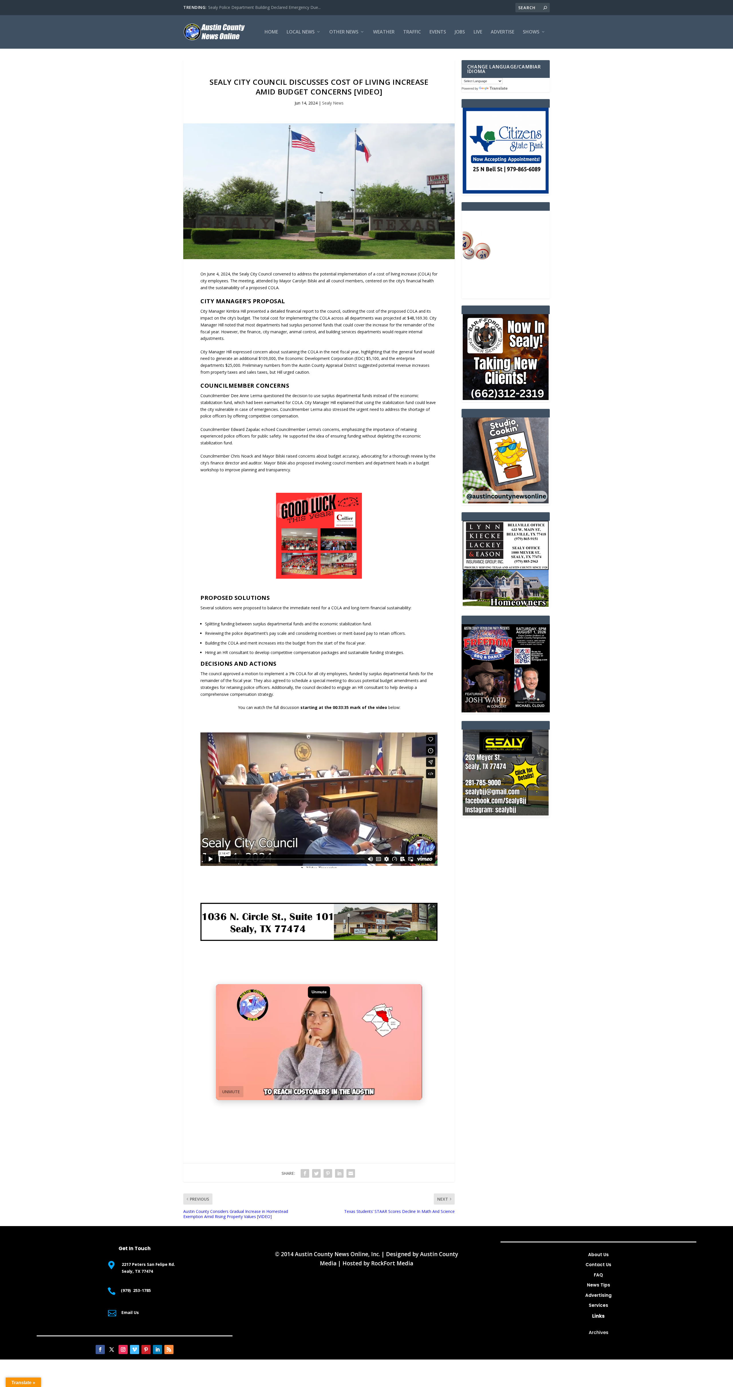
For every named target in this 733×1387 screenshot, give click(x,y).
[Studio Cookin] (506, 502)
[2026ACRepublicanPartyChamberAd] (506, 711)
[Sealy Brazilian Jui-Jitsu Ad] (506, 814)
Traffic (412, 32)
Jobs (460, 32)
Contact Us (598, 1265)
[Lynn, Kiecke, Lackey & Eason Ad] (506, 605)
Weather (384, 32)
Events (437, 32)
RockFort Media (392, 1263)
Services (598, 1305)
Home (271, 32)
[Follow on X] (111, 1349)
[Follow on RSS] (169, 1349)
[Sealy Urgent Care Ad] (319, 939)
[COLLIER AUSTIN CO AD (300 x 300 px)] (319, 577)
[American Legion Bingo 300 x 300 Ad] (506, 295)
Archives (598, 1332)
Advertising (598, 1295)
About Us (598, 1255)
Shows (531, 32)
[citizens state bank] (506, 192)
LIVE (478, 32)
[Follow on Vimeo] (134, 1349)
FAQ (598, 1275)
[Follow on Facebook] (100, 1349)
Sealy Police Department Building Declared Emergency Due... (264, 7)
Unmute (231, 1091)
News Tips (598, 1285)
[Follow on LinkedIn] (157, 1349)
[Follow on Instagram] (123, 1349)
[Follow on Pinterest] (146, 1349)
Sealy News (333, 103)
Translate (499, 88)
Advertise (502, 32)
